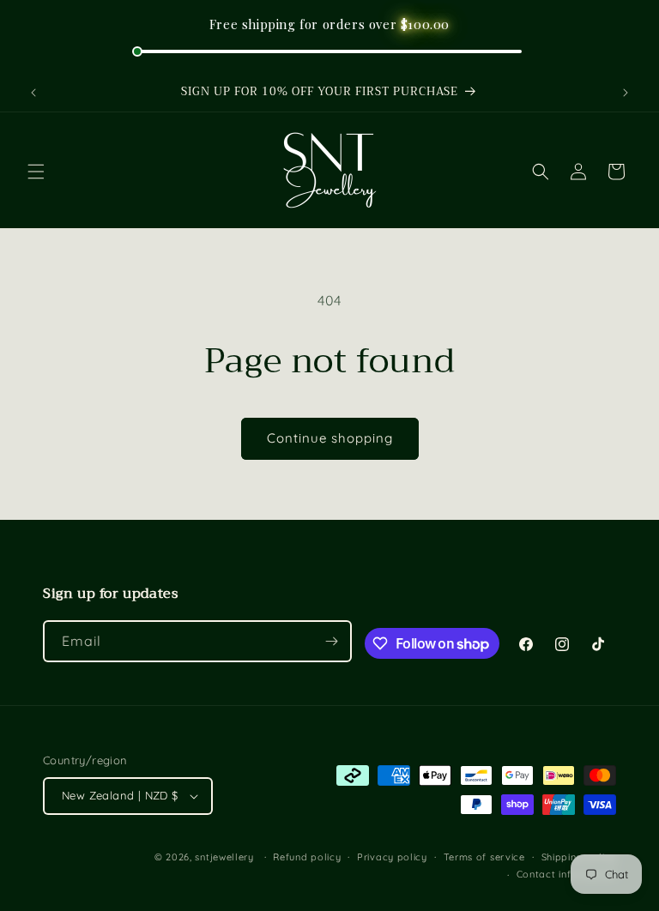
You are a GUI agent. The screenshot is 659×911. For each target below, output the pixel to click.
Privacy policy (392, 857)
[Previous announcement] (33, 93)
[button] (36, 171)
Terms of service (484, 857)
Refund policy (307, 857)
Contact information (566, 874)
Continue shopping (330, 438)
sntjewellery (224, 857)
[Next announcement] (625, 93)
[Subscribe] (331, 641)
